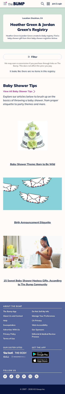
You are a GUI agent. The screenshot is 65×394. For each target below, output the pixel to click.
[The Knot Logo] (8, 353)
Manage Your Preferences (43, 316)
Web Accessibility (40, 325)
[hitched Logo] (6, 356)
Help (5, 320)
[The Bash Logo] (21, 353)
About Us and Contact (13, 316)
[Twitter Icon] (36, 376)
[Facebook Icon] (5, 376)
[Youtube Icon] (30, 376)
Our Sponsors (38, 329)
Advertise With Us (11, 329)
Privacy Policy (9, 334)
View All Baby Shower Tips (17, 91)
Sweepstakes (9, 325)
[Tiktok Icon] (11, 376)
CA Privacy (37, 320)
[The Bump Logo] (16, 3)
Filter (34, 56)
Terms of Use (9, 338)
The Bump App (9, 311)
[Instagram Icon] (18, 376)
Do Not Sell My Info (40, 311)
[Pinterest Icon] (24, 376)
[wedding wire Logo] (18, 356)
